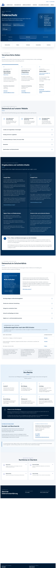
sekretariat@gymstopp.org (25, 92)
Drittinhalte (28, 44)
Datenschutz (28, 36)
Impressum (10, 36)
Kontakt (47, 1)
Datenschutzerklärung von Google (9, 204)
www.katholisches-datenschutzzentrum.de (43, 437)
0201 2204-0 (5, 90)
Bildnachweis (10, 39)
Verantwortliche (7, 44)
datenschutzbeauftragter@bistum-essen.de (45, 92)
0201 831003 (52, 1)
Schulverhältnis (38, 44)
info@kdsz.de (37, 435)
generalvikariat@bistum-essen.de (9, 92)
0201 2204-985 (41, 89)
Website (17, 44)
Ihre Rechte (48, 44)
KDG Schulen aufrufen (27, 289)
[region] (28, 340)
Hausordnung (28, 39)
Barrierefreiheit (45, 36)
